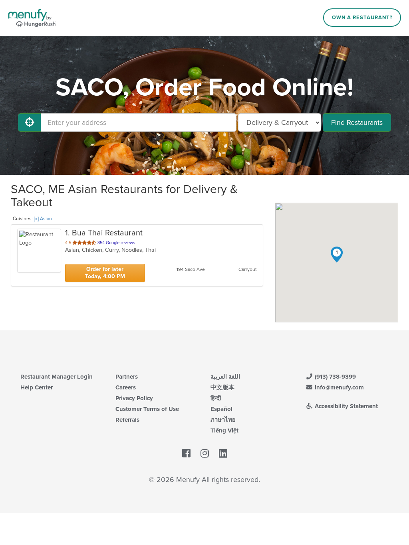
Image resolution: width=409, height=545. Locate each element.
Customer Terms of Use (147, 409)
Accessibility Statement (345, 406)
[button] (337, 254)
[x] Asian (43, 218)
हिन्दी (215, 398)
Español (221, 409)
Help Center (36, 387)
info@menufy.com (338, 387)
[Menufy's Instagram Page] (205, 453)
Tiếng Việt (224, 430)
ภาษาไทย (223, 419)
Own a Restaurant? (362, 17)
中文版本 (222, 387)
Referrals (127, 419)
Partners (126, 376)
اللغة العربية (225, 376)
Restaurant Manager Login (56, 376)
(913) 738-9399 (334, 376)
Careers (125, 387)
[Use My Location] (29, 122)
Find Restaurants (357, 122)
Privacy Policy (134, 398)
